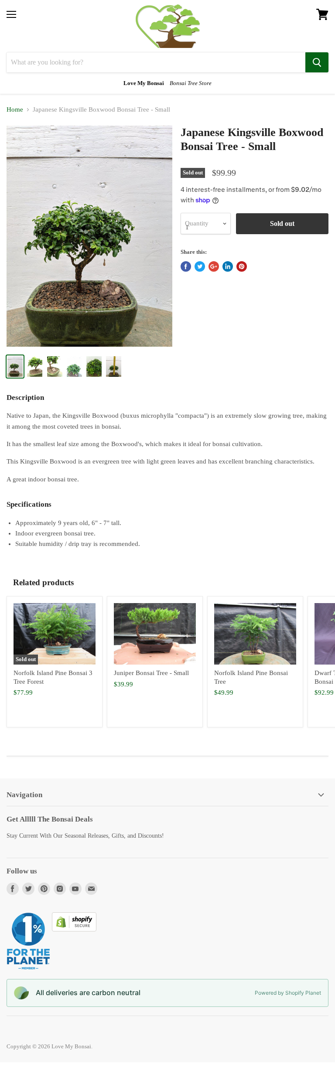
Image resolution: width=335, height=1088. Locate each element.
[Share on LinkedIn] (227, 266)
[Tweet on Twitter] (200, 266)
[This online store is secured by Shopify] (74, 929)
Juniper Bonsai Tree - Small (151, 672)
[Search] (316, 62)
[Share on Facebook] (186, 266)
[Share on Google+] (214, 266)
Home (15, 109)
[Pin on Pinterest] (241, 266)
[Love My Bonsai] (168, 26)
